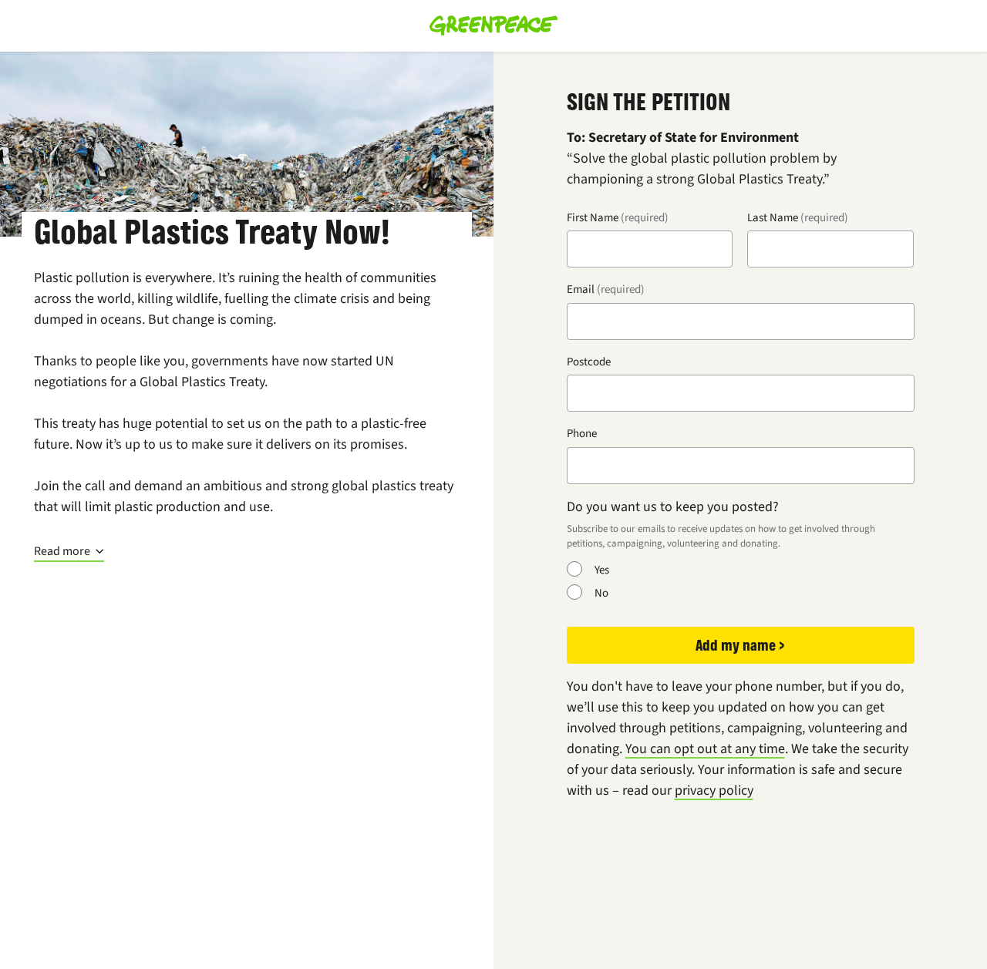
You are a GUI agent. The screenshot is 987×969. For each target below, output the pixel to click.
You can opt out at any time (705, 748)
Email (581, 289)
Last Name (772, 217)
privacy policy (714, 790)
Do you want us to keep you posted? (673, 506)
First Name (592, 217)
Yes (602, 570)
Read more (62, 551)
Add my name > (740, 644)
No (601, 593)
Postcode (589, 361)
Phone (582, 433)
